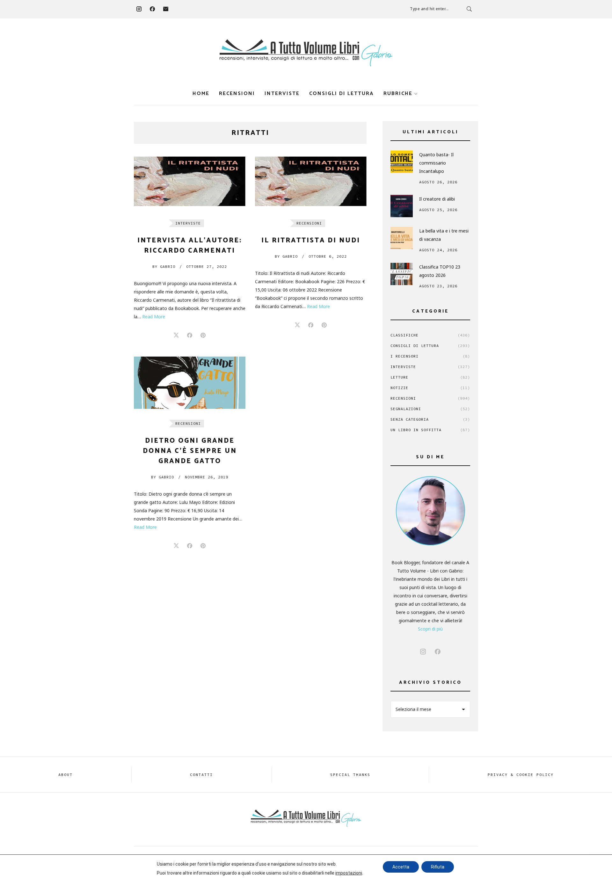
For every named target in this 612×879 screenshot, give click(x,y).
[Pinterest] (203, 335)
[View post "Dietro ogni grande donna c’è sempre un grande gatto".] (189, 383)
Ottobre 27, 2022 (206, 266)
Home (201, 93)
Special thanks (350, 774)
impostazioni (348, 872)
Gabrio (163, 266)
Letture (430, 377)
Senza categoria (430, 419)
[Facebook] (152, 9)
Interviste (282, 93)
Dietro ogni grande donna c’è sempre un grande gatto (190, 451)
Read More (153, 317)
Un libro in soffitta (430, 429)
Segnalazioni (430, 408)
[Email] (166, 9)
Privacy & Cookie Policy (521, 774)
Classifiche (430, 335)
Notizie (430, 387)
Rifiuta (437, 866)
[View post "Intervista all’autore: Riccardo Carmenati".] (189, 183)
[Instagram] (139, 9)
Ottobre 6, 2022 (328, 256)
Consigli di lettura (341, 93)
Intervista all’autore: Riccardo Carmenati (189, 245)
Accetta (400, 866)
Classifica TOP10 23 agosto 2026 (439, 271)
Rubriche (397, 93)
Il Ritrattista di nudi (310, 240)
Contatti (201, 774)
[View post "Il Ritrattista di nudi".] (311, 183)
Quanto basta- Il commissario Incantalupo (436, 162)
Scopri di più (430, 629)
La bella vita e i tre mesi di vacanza (444, 235)
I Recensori (430, 356)
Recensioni (237, 93)
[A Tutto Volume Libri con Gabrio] (306, 53)
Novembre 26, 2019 (206, 477)
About (65, 774)
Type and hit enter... (429, 8)
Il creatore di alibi (437, 199)
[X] (176, 335)
